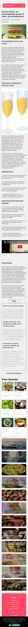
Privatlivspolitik (16, 625)
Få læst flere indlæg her (14, 373)
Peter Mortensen (15, 19)
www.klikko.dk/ (15, 608)
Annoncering (14, 615)
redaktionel (5, 22)
